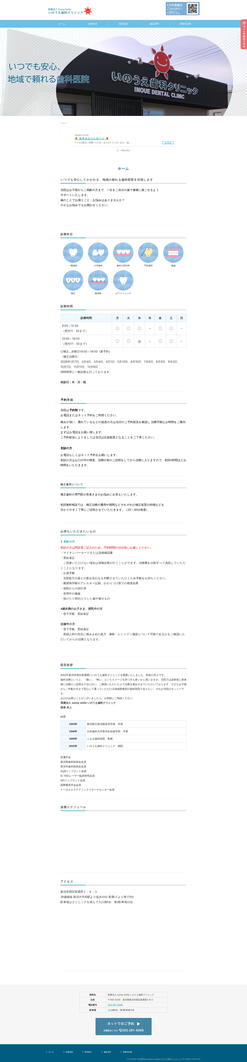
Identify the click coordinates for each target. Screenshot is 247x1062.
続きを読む (168, 143)
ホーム (61, 23)
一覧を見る (125, 150)
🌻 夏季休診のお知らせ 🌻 (92, 138)
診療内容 (92, 23)
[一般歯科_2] (73, 261)
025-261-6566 (115, 1005)
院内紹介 (123, 23)
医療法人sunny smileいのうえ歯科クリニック (161, 1059)
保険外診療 (185, 23)
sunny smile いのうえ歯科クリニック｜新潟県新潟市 (70, 10)
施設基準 (154, 23)
